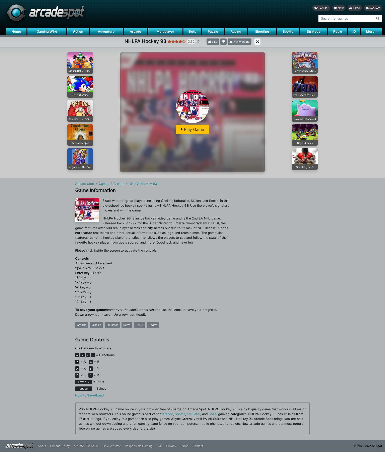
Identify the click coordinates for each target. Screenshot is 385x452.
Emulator (112, 325)
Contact (197, 446)
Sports (153, 325)
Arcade (81, 325)
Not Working (241, 41)
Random (374, 8)
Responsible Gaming (139, 446)
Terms (184, 446)
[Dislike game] (223, 41)
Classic (96, 325)
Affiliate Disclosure (86, 446)
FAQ (159, 446)
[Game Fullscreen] (257, 41)
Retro (126, 325)
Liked (356, 8)
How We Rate (112, 446)
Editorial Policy (60, 446)
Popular (323, 8)
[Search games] (378, 18)
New (340, 8)
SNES (139, 325)
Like (214, 41)
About (42, 446)
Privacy (171, 446)
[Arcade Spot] (96, 14)
